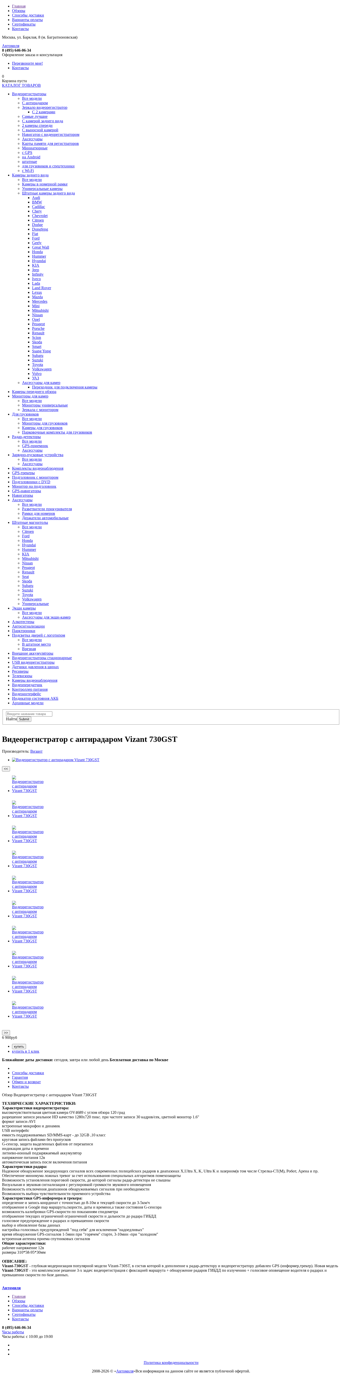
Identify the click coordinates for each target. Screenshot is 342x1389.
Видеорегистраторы (29, 94)
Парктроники (23, 631)
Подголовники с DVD (31, 482)
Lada (36, 283)
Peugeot (38, 324)
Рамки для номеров (38, 513)
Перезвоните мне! (27, 63)
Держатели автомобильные (45, 518)
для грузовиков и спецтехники (48, 166)
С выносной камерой (40, 130)
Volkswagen (42, 369)
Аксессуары (32, 139)
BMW (37, 202)
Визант (36, 751)
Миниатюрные (35, 148)
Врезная (29, 649)
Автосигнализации (28, 626)
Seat (25, 576)
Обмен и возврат (26, 1082)
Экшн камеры (24, 608)
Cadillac (38, 207)
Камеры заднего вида (30, 175)
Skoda (37, 342)
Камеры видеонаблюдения (34, 680)
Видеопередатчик (27, 685)
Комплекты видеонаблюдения (37, 468)
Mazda (37, 297)
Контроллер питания (30, 689)
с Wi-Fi (28, 170)
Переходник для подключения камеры (64, 387)
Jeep (35, 270)
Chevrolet (40, 216)
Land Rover (41, 288)
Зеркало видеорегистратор (44, 107)
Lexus (37, 292)
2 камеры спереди (37, 125)
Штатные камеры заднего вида (48, 193)
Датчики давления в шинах (35, 667)
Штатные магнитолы (30, 522)
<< (6, 769)
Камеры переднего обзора (34, 391)
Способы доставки (28, 15)
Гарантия (20, 1077)
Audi (36, 197)
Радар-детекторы (26, 437)
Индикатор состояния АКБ (35, 698)
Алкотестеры (23, 622)
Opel (36, 319)
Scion (36, 337)
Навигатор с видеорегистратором (50, 134)
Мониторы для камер (30, 396)
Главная (19, 6)
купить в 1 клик (25, 1051)
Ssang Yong (41, 351)
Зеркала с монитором (40, 410)
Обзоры (18, 11)
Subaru (37, 355)
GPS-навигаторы (26, 491)
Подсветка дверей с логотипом (38, 635)
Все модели (32, 98)
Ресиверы (20, 671)
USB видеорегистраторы (33, 662)
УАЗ (35, 378)
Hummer (39, 256)
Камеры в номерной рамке (45, 184)
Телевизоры (22, 676)
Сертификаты (24, 24)
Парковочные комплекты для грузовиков (57, 432)
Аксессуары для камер (41, 382)
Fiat (35, 234)
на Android (31, 157)
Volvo (37, 373)
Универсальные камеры (42, 188)
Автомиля (10, 46)
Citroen (38, 220)
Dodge (37, 225)
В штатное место (36, 644)
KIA (35, 265)
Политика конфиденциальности (171, 1362)
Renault (38, 333)
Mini (36, 306)
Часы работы (13, 1332)
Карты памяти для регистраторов (50, 143)
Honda (37, 252)
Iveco (36, 279)
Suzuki (37, 360)
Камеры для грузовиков (42, 428)
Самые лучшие (35, 116)
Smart (36, 346)
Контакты (20, 29)
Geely (37, 243)
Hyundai (39, 261)
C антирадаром (35, 103)
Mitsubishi (40, 310)
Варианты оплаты (27, 20)
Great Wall (40, 247)
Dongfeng (40, 229)
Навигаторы (22, 495)
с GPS (27, 152)
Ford (36, 238)
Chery (37, 211)
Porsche (38, 328)
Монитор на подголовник (34, 486)
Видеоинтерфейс (26, 694)
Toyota (37, 364)
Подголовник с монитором (35, 477)
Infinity (38, 274)
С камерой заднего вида (42, 121)
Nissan (37, 315)
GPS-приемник (35, 446)
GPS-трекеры (23, 473)
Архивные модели (28, 703)
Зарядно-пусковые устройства (37, 455)
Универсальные (35, 604)
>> (6, 1033)
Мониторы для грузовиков (45, 423)
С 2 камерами (43, 112)
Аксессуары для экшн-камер (46, 617)
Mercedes (39, 301)
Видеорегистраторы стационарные (42, 658)
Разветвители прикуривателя (47, 509)
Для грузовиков (25, 414)
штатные (29, 161)
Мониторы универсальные (45, 405)
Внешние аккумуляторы (32, 653)
